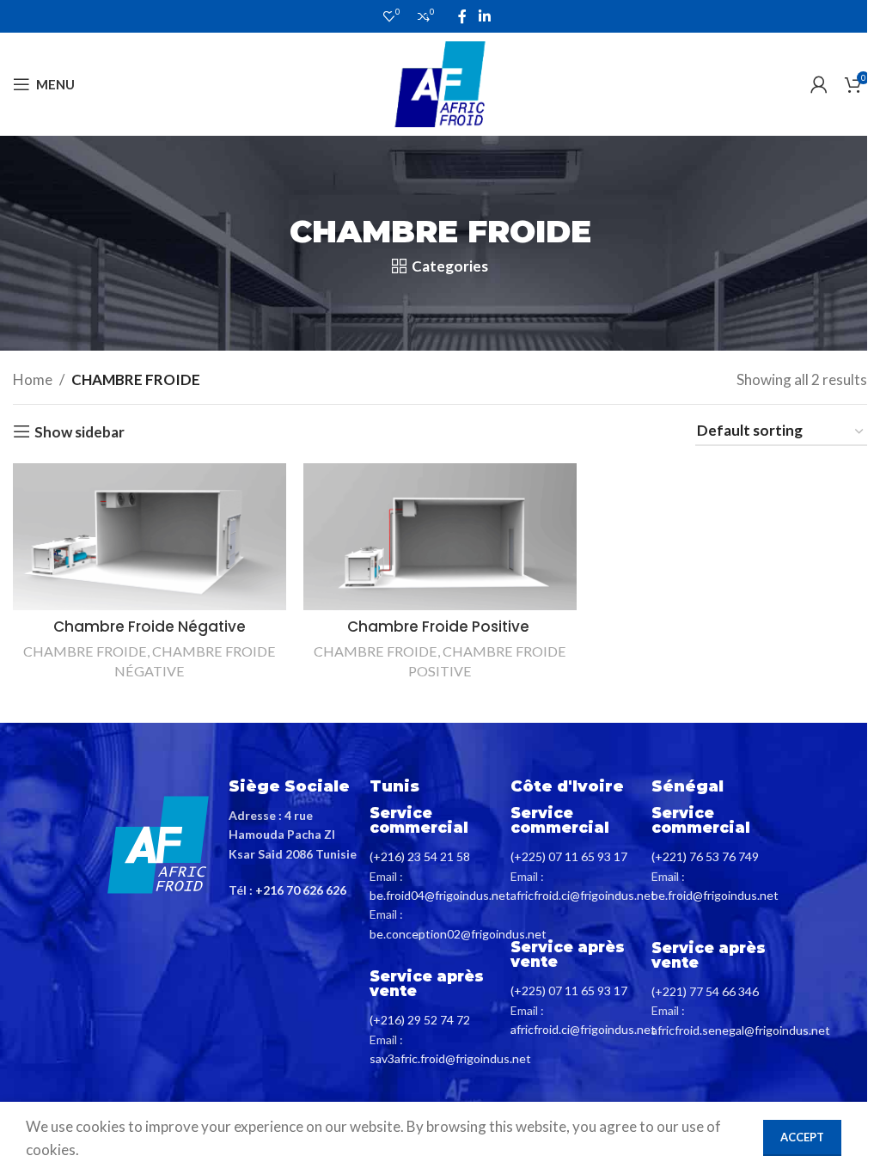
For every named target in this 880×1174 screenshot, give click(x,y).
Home (32, 379)
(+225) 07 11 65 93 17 (568, 856)
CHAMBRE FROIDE (85, 651)
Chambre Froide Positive (440, 626)
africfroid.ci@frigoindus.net (583, 895)
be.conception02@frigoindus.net (458, 933)
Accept (802, 1137)
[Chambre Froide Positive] (440, 536)
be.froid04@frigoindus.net (440, 895)
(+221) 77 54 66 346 (705, 991)
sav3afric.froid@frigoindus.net (450, 1058)
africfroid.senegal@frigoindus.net (740, 1030)
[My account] (819, 84)
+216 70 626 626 (300, 890)
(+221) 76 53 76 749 (705, 856)
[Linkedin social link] (484, 16)
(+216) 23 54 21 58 (420, 856)
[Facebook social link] (462, 16)
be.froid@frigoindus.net (715, 895)
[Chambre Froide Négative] (149, 536)
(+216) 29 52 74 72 (420, 1019)
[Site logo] (440, 82)
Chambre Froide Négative (149, 626)
